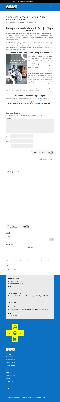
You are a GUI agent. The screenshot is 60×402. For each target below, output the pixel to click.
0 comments (32, 22)
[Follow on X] (10, 349)
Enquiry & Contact (10, 375)
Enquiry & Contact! (46, 103)
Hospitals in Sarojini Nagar (35, 100)
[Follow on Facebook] (7, 349)
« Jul (7, 265)
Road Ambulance (10, 359)
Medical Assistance (11, 365)
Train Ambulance (10, 362)
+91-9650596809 (12, 302)
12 (20, 256)
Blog (27, 22)
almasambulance (12, 22)
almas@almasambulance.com (16, 289)
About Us (8, 372)
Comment (9, 118)
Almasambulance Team (39, 397)
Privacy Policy (9, 381)
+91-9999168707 (12, 316)
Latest (7, 390)
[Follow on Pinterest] (13, 349)
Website (8, 146)
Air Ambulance (10, 356)
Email (8, 141)
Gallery (8, 378)
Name (8, 136)
